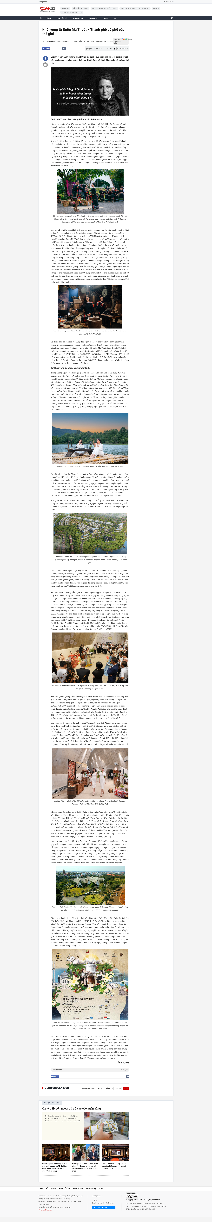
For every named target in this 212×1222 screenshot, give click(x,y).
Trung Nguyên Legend (104, 41)
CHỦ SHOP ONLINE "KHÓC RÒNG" (104, 8)
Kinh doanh (78, 1189)
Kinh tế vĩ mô (65, 1189)
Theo (90, 1070)
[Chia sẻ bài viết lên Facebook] (45, 58)
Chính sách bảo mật (45, 1210)
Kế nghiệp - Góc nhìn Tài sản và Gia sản (135, 8)
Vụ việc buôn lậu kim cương (72, 12)
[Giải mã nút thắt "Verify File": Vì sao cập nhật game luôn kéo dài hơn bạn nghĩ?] (115, 1152)
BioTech (156, 8)
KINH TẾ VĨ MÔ (62, 18)
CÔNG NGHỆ (93, 18)
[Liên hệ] (64, 48)
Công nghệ (91, 1189)
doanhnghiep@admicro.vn (105, 1203)
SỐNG (105, 18)
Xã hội (53, 1189)
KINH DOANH (78, 18)
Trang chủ (43, 1189)
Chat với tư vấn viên (103, 1208)
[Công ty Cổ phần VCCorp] (132, 1195)
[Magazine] (43, 2)
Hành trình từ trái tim (83, 41)
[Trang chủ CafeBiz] (41, 18)
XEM (126, 1088)
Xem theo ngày (88, 1088)
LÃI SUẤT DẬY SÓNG (80, 8)
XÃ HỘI (48, 18)
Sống (101, 1189)
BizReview (65, 8)
